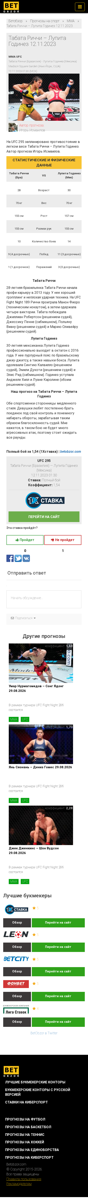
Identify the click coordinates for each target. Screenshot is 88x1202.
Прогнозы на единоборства (32, 1150)
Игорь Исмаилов (32, 130)
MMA (13, 719)
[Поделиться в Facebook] (10, 558)
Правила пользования (23, 1179)
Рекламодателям (19, 1184)
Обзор (17, 922)
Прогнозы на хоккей (24, 1142)
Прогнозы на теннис (24, 1135)
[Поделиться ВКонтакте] (26, 558)
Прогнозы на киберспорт (29, 1157)
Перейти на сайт (58, 922)
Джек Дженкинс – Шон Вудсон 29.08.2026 (34, 850)
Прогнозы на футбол (25, 1119)
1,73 (69, 727)
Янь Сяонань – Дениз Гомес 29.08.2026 (40, 767)
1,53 (69, 646)
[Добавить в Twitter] (19, 558)
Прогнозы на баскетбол (28, 1127)
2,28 (69, 808)
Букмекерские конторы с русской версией (37, 1092)
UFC (25, 719)
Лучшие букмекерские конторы (35, 1082)
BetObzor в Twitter (44, 1033)
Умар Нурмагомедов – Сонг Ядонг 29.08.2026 (36, 688)
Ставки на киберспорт (26, 1102)
